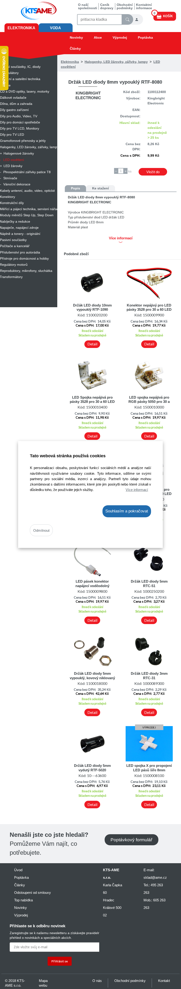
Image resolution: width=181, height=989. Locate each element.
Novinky (76, 37)
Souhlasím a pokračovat (126, 511)
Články (75, 48)
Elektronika (21, 28)
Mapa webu (43, 983)
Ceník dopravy (106, 6)
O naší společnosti (87, 6)
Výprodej (120, 37)
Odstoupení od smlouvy (32, 893)
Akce (98, 37)
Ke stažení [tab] (100, 188)
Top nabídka (23, 900)
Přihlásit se (59, 961)
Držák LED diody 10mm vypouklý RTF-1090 (92, 307)
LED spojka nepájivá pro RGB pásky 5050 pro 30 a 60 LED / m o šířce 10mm (149, 401)
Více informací (137, 489)
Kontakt (164, 981)
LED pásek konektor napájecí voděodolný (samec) (92, 585)
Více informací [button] (120, 238)
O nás (97, 981)
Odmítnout (41, 530)
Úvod (18, 870)
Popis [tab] (75, 188)
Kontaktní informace (144, 6)
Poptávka (145, 37)
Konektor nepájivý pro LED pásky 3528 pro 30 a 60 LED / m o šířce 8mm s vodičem (149, 309)
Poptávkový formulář (131, 839)
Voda (55, 28)
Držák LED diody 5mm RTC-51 (149, 583)
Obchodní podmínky (125, 6)
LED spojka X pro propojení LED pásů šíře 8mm (149, 768)
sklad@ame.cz (155, 877)
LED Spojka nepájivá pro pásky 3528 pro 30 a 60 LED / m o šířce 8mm (92, 401)
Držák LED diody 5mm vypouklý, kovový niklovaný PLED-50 (92, 677)
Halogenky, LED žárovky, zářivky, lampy (116, 62)
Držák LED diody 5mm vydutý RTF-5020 (92, 768)
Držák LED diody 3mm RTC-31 (149, 675)
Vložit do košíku (153, 173)
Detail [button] (92, 344)
